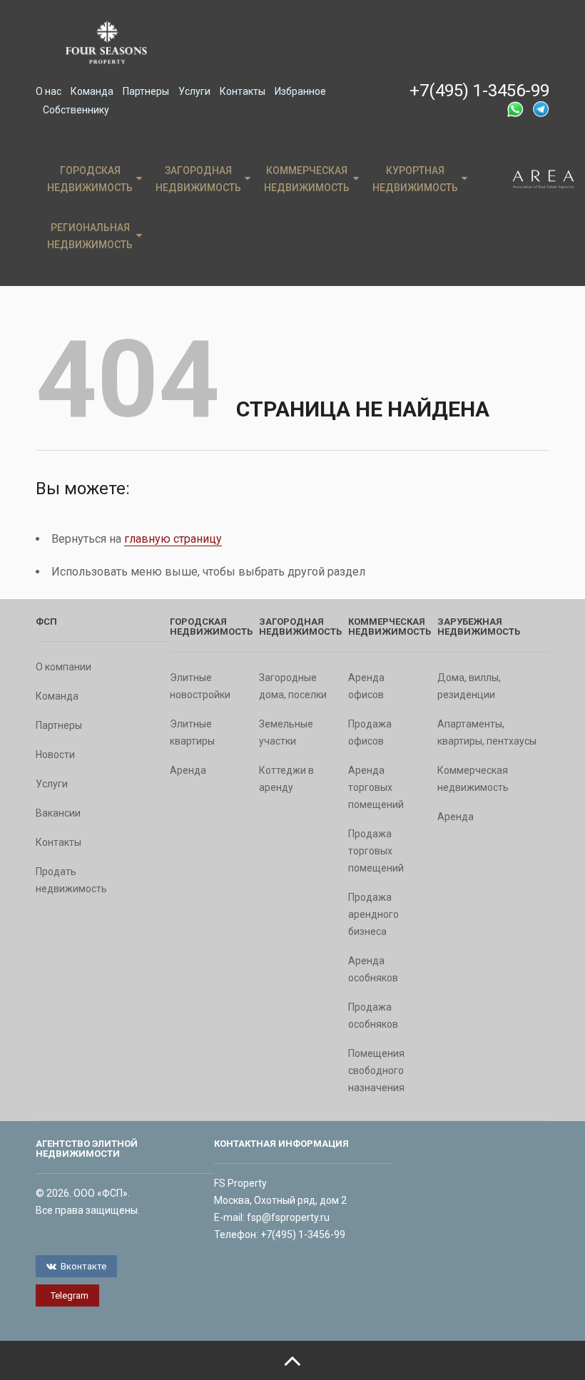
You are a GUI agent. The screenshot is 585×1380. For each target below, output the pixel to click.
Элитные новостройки (200, 686)
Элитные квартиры (192, 732)
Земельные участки (286, 732)
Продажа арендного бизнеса (373, 914)
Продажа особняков (373, 1015)
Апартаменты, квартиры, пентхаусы (486, 732)
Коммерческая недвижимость (307, 179)
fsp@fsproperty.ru (288, 1217)
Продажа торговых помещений (376, 851)
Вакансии (58, 813)
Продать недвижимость (71, 880)
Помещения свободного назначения (376, 1070)
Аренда (188, 770)
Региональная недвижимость (90, 236)
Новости (55, 754)
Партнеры (146, 91)
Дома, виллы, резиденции (469, 686)
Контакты (242, 91)
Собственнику (76, 110)
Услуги (194, 91)
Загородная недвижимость (198, 179)
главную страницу (173, 539)
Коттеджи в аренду (286, 779)
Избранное (300, 91)
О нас (48, 91)
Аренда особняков (373, 969)
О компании (63, 667)
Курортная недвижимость (415, 179)
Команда (92, 91)
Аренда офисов (366, 686)
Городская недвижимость (90, 179)
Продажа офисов (370, 732)
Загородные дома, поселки (293, 686)
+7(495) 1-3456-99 (479, 91)
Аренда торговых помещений (376, 787)
